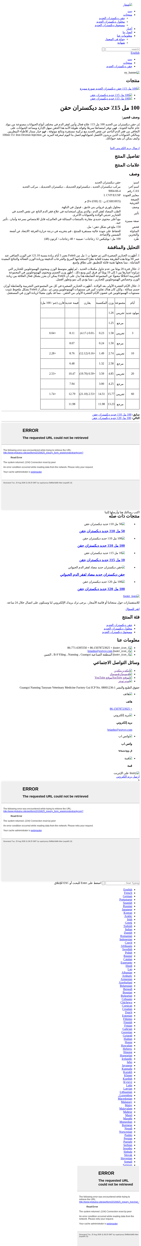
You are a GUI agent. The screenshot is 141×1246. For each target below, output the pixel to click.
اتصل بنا (127, 32)
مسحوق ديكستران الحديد (110, 25)
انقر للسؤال (132, 609)
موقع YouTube (103, 677)
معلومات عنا (124, 35)
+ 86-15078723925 (121, 708)
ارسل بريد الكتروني (128, 776)
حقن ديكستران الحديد (112, 18)
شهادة (121, 42)
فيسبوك (115, 674)
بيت (130, 11)
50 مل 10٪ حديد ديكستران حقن (102, 531)
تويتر (121, 681)
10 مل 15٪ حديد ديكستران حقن (102, 560)
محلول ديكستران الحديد (110, 21)
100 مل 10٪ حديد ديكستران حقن (111, 414)
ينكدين (118, 670)
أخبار (129, 28)
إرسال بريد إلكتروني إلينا (125, 148)
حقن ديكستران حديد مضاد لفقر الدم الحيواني (92, 574)
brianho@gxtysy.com (100, 651)
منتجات (127, 14)
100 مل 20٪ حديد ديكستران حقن (111, 418)
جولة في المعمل (115, 39)
